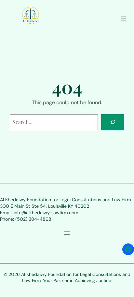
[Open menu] (123, 19)
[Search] (112, 122)
